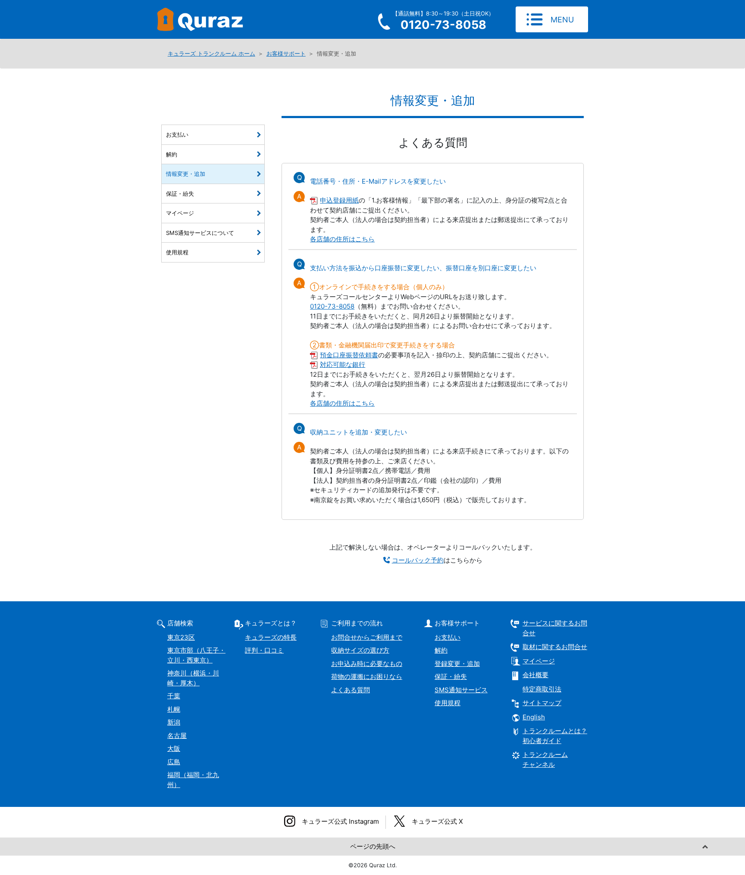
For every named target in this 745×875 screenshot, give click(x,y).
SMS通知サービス (461, 690)
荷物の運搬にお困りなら (366, 676)
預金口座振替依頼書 (349, 355)
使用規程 (177, 252)
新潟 (173, 722)
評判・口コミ (264, 650)
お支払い (177, 134)
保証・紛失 (180, 193)
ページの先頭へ (372, 846)
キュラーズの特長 (271, 637)
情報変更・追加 (185, 173)
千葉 (173, 696)
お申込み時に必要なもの (366, 663)
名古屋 (177, 735)
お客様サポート (286, 53)
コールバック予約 (418, 560)
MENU (562, 19)
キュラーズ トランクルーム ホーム (211, 53)
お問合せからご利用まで (366, 637)
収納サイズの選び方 (360, 650)
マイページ (180, 212)
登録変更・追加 (457, 663)
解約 (171, 154)
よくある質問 (350, 690)
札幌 (173, 709)
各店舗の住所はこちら (342, 239)
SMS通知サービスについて (200, 232)
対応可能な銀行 (342, 364)
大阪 (173, 748)
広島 (173, 762)
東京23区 (181, 637)
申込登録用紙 (339, 200)
